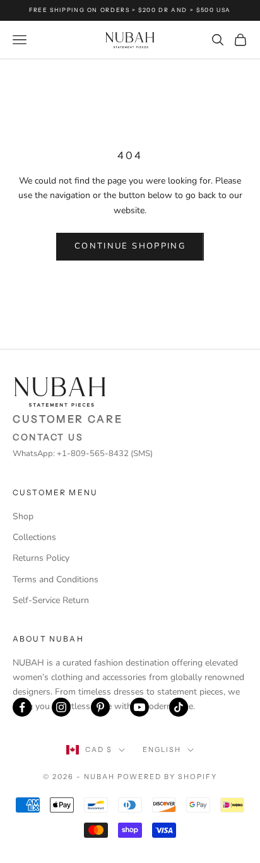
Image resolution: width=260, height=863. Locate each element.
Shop (23, 516)
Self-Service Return (51, 600)
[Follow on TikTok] (178, 707)
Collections (34, 537)
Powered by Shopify (167, 776)
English (162, 749)
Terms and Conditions (55, 579)
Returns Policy (41, 558)
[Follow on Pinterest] (100, 707)
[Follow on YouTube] (139, 707)
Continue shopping (130, 246)
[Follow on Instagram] (61, 707)
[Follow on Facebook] (22, 707)
